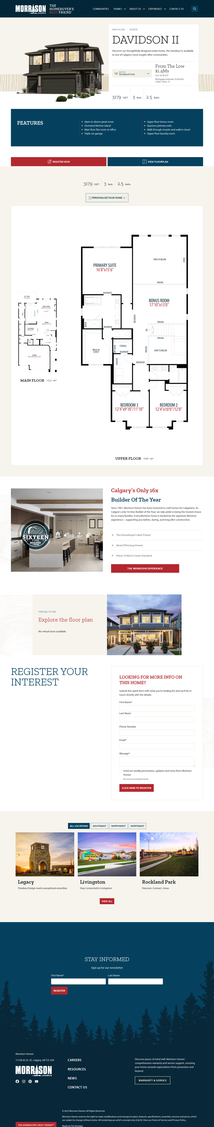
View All (107, 901)
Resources (77, 1069)
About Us (135, 8)
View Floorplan (158, 161)
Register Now (61, 161)
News (72, 1078)
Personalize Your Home (107, 197)
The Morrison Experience (145, 568)
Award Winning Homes (129, 545)
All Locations (79, 826)
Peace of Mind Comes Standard (134, 555)
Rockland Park (127, 74)
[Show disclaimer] (169, 82)
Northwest (118, 826)
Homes (118, 8)
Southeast (99, 826)
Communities (101, 8)
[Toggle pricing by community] (148, 73)
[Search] (194, 9)
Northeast (137, 826)
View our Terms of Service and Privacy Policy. (164, 1120)
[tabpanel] (175, 73)
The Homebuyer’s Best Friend (133, 534)
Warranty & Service (153, 1080)
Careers (74, 1060)
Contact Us (176, 8)
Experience (155, 8)
